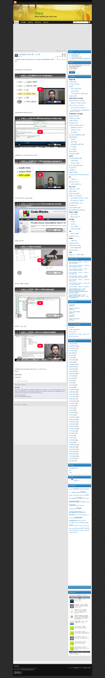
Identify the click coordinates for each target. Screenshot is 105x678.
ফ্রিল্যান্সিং (71, 86)
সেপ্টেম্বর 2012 (72, 456)
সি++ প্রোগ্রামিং (72, 149)
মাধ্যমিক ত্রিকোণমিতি (73, 532)
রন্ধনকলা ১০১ (74, 224)
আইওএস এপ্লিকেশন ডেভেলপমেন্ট (76, 105)
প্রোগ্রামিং (86, 528)
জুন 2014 (71, 408)
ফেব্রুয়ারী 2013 (72, 444)
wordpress (73, 520)
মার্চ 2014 (71, 415)
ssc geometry (78, 514)
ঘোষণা (70, 472)
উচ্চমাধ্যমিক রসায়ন (73, 205)
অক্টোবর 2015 (72, 373)
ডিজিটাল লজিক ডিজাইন (74, 116)
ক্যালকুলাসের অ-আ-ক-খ (74, 236)
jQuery (81, 501)
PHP (78, 508)
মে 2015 (71, 382)
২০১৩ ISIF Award (73, 55)
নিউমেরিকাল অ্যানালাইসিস (74, 118)
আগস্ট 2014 (72, 403)
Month (82, 651)
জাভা (74, 525)
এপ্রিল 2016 (72, 360)
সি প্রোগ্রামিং (26, 381)
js (83, 501)
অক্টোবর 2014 (72, 399)
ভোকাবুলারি (81, 530)
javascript (74, 501)
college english (75, 492)
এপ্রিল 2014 (72, 412)
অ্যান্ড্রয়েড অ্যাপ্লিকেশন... (75, 308)
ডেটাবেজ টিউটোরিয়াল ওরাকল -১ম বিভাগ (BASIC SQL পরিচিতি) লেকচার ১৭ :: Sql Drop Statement (79, 296)
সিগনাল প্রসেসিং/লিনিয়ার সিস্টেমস (76, 165)
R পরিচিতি (73, 139)
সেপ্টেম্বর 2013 (72, 428)
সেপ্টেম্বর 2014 (72, 401)
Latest (85, 595)
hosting (83, 495)
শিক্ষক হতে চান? (72, 332)
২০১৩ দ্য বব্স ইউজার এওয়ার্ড (75, 57)
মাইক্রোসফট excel (73, 123)
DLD (86, 492)
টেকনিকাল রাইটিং (81, 525)
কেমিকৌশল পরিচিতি (73, 172)
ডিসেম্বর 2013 (72, 421)
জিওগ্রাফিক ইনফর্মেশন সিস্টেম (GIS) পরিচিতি (79, 174)
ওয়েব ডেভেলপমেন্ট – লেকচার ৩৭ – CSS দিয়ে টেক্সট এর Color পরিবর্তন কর (79, 266)
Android (76, 489)
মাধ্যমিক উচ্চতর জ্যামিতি (74, 193)
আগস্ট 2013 (72, 431)
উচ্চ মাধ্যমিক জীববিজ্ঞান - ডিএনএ (76, 203)
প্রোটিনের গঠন (74, 240)
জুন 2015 (71, 380)
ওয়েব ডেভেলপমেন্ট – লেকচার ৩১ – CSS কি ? (79, 286)
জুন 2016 (71, 355)
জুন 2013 (71, 435)
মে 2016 (71, 357)
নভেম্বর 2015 (72, 371)
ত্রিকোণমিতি (73, 528)
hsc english (72, 498)
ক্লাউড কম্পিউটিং (73, 151)
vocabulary (84, 514)
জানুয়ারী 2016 (72, 366)
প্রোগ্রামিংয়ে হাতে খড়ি (20, 381)
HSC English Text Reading (77, 210)
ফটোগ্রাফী (73, 221)
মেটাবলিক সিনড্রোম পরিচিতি (75, 245)
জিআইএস (77, 525)
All (86, 651)
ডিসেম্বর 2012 (72, 449)
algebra (71, 489)
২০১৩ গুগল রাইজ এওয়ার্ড (74, 54)
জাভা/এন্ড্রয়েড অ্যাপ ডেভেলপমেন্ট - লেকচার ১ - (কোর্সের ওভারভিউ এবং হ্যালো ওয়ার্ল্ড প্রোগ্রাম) (81, 611)
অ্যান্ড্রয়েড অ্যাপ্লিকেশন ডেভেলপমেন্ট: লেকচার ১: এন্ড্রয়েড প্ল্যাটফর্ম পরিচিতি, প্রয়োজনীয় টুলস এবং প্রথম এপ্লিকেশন (81, 617)
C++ (70, 492)
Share (16, 371)
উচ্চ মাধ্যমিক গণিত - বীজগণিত (77, 200)
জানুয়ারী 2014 (72, 419)
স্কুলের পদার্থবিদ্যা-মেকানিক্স (75, 207)
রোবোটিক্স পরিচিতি (74, 160)
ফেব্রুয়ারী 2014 (72, 417)
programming (75, 512)
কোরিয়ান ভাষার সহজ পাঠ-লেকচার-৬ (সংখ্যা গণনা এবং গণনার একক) (25, 50)
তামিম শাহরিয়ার (59, 56)
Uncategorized (73, 468)
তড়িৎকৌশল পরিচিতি (75, 163)
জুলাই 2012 (72, 460)
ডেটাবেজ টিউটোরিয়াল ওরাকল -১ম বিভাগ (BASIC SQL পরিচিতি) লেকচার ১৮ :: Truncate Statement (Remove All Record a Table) (78, 290)
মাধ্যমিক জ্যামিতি (72, 191)
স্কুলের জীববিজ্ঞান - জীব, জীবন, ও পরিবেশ (79, 198)
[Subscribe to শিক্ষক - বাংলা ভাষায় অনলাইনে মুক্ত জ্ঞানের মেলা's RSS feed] (15, 2)
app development (84, 489)
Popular (72, 595)
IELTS (84, 498)
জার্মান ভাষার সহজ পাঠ (73, 182)
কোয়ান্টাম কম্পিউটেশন (73, 120)
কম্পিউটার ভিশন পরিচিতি (74, 154)
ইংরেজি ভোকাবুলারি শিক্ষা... (74, 319)
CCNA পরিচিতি (72, 82)
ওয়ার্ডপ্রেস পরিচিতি (75, 91)
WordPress (76, 667)
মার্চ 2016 (71, 362)
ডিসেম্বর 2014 (72, 394)
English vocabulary (74, 495)
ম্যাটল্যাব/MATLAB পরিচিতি (77, 144)
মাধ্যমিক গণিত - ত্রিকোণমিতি (75, 196)
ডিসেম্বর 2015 (72, 369)
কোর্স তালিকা (71, 327)
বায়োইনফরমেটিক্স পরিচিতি (76, 247)
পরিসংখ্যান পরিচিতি (75, 233)
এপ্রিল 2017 (72, 343)
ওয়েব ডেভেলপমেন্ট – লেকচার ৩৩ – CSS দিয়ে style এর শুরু (79, 280)
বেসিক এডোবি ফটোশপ (73, 530)
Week (78, 651)
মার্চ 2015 (71, 387)
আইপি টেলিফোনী (72, 168)
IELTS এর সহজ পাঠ (75, 217)
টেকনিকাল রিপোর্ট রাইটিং (76, 229)
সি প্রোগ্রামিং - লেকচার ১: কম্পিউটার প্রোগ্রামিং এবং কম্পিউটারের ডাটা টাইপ (81, 605)
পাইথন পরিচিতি (74, 132)
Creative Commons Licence (28, 669)
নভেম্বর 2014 (72, 396)
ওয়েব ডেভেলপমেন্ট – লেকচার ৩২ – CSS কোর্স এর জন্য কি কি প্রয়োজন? (79, 283)
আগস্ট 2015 (72, 376)
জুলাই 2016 (72, 353)
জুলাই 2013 (72, 433)
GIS (80, 495)
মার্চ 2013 (71, 442)
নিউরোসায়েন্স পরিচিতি (73, 250)
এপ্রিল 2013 (72, 440)
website (78, 517)
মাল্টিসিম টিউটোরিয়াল (73, 137)
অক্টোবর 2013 (72, 426)
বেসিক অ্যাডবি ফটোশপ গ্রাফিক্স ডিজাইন (79, 93)
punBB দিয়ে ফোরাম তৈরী (76, 127)
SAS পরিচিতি (74, 142)
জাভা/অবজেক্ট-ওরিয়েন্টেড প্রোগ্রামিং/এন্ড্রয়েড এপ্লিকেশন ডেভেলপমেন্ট (79, 110)
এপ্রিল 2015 (72, 385)
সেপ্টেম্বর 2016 (72, 348)
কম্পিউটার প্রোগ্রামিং (84, 522)
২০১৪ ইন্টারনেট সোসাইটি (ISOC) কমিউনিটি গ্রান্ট (79, 58)
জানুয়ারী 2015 (72, 392)
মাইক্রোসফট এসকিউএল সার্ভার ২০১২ (77, 125)
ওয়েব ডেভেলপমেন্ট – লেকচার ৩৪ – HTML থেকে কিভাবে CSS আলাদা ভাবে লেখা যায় (78, 276)
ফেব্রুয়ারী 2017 (72, 346)
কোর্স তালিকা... (72, 315)
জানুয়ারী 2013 (72, 447)
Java (87, 498)
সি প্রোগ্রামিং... (72, 304)
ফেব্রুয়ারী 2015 (72, 389)
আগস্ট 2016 (72, 350)
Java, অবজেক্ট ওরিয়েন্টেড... (75, 311)
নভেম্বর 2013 (72, 424)
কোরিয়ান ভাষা (73, 179)
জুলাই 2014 (72, 405)
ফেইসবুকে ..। (72, 477)
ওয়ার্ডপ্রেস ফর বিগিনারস (74, 84)
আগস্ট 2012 (72, 458)
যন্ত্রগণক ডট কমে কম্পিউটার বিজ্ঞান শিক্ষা (80, 587)
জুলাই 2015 (72, 378)
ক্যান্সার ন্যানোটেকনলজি (74, 243)
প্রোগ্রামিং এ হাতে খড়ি (75, 130)
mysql (72, 505)
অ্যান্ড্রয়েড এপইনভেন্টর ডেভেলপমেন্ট (78, 103)
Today (73, 651)
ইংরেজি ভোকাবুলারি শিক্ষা (76, 184)
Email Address (73, 68)
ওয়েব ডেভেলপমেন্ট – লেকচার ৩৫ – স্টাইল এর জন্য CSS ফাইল (78, 273)
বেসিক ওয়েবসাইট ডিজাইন (76, 88)
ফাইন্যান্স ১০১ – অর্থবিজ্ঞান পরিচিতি (76, 254)
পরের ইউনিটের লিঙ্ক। (42, 369)
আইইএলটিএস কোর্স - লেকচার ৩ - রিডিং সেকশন (79, 334)
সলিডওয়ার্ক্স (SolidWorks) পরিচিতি (77, 135)
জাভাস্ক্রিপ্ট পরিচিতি (73, 96)
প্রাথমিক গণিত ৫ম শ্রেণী (74, 189)
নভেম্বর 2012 (72, 451)
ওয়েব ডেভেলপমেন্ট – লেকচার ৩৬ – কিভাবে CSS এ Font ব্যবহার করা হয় (78, 269)
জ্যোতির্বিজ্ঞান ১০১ (73, 170)
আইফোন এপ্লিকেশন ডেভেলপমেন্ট (78, 107)
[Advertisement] (52, 38)
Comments (79, 595)
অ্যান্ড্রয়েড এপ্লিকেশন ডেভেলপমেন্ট (76, 100)
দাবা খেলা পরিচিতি (74, 226)
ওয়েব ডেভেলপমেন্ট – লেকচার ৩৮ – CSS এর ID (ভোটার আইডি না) (79, 262)
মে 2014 (71, 410)
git (81, 495)
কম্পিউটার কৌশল (76, 522)
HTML (79, 498)
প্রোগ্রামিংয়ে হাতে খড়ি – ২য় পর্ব (60, 50)
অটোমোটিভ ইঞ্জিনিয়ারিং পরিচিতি (75, 158)
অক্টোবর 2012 (72, 454)
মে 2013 (71, 438)
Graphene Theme (87, 667)
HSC (87, 495)
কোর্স (21, 56)
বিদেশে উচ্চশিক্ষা (74, 214)
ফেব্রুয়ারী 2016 (72, 364)
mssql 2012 (87, 501)
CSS (82, 492)
